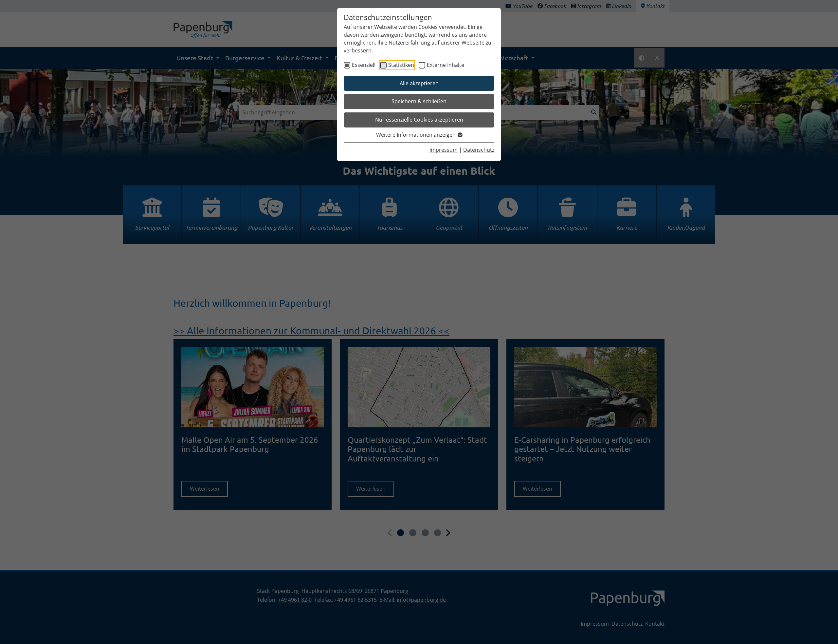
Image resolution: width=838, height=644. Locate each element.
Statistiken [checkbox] (401, 64)
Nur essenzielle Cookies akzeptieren (419, 119)
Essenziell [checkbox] (363, 64)
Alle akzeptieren (419, 83)
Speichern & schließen (419, 101)
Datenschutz (478, 149)
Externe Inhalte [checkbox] (445, 64)
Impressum (443, 149)
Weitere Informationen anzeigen (416, 134)
